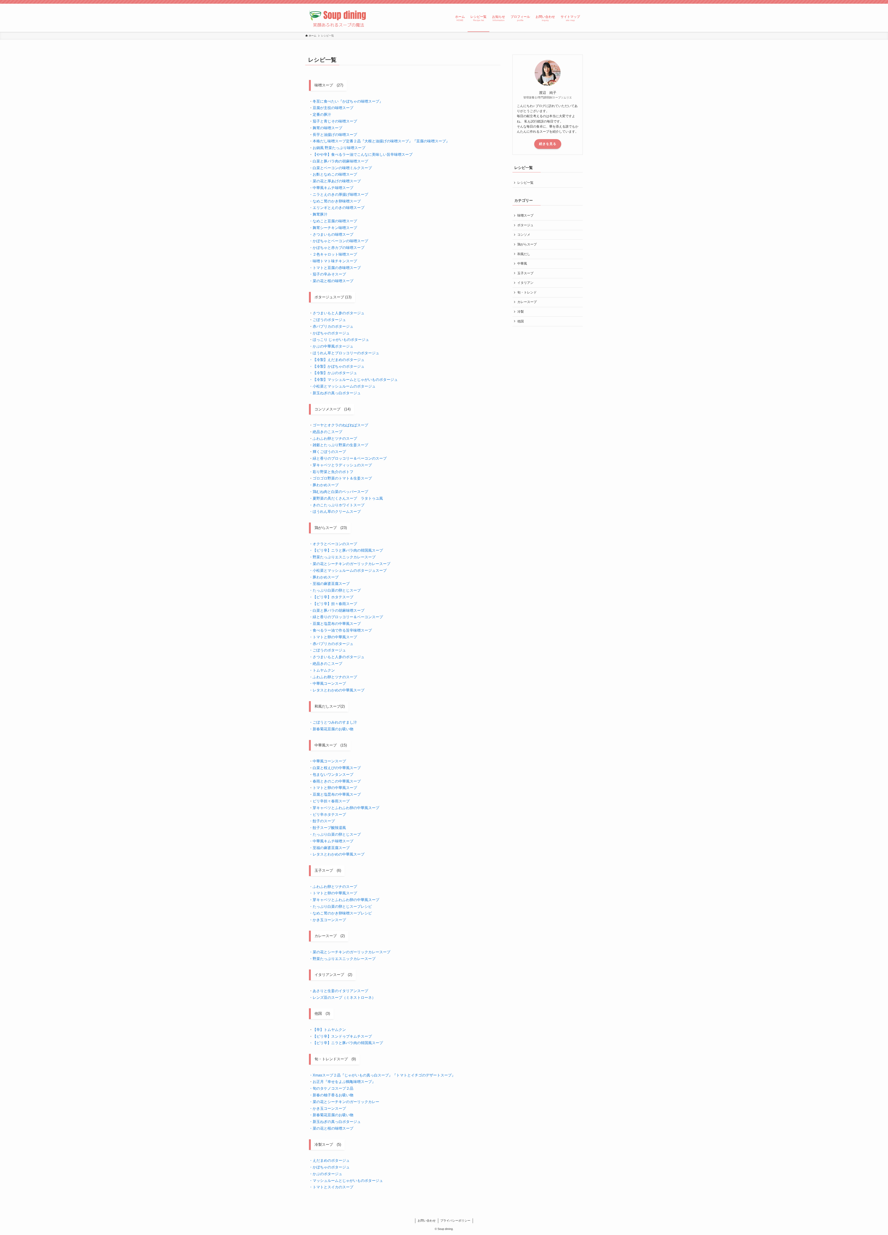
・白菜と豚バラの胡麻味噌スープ (336, 610)
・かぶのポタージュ (325, 1174)
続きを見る (547, 144)
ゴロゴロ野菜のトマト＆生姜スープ (342, 478)
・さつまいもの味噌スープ (331, 234)
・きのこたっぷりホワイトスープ (336, 505)
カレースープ (527, 302)
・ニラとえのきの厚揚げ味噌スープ (338, 194)
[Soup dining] (338, 17)
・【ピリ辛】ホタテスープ (331, 597)
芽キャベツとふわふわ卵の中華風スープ (346, 808)
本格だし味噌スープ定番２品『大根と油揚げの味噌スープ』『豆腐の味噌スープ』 (381, 141)
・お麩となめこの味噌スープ (333, 174)
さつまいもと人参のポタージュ (338, 313)
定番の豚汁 (322, 114)
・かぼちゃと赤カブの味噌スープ (336, 248)
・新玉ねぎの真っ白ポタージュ (335, 393)
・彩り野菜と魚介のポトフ (331, 472)
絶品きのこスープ (327, 432)
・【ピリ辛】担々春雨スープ (333, 604)
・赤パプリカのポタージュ (331, 644)
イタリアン (525, 282)
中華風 (522, 263)
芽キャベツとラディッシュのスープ (342, 465)
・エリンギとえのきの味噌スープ (336, 208)
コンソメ (523, 234)
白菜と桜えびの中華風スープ (337, 768)
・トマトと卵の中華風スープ (333, 637)
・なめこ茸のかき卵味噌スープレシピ (340, 913)
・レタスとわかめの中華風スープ (336, 690)
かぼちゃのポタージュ (331, 333)
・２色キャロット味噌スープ (333, 254)
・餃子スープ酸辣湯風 (327, 828)
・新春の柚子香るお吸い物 (331, 1095)
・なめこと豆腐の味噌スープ (333, 221)
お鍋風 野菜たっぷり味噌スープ (339, 148)
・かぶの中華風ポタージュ (331, 346)
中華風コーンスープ (329, 761)
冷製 (520, 311)
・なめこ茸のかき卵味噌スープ (335, 201)
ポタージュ (525, 225)
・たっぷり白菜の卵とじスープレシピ (340, 906)
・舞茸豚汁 (318, 214)
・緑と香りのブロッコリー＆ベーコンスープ (346, 617)
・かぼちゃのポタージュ (329, 1167)
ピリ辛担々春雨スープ (331, 801)
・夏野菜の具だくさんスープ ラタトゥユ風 (346, 498)
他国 (520, 321)
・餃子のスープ (322, 821)
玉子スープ (525, 273)
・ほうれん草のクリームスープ (335, 512)
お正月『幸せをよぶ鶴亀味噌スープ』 (344, 1082)
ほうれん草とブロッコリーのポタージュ (346, 353)
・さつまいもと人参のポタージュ (336, 657)
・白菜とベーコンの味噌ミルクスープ (340, 168)
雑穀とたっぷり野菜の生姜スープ (340, 445)
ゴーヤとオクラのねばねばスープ (340, 425)
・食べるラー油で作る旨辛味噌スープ (340, 630)
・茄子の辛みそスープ (327, 274)
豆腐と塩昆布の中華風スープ (337, 794)
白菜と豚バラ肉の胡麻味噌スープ (340, 161)
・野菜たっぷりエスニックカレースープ (342, 557)
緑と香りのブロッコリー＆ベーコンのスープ (350, 458)
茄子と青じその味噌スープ (335, 121)
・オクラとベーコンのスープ (333, 544)
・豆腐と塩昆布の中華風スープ (335, 624)
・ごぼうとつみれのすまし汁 (333, 722)
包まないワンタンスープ (333, 774)
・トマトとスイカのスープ (331, 1187)
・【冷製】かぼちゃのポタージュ (336, 366)
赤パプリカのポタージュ (333, 326)
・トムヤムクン (322, 670)
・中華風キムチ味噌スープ (331, 188)
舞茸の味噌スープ (327, 128)
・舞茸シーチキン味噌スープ (333, 228)
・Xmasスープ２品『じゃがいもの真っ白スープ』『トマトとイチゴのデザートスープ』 (382, 1075)
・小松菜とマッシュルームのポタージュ (342, 386)
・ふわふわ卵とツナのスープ (333, 677)
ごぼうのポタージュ (329, 320)
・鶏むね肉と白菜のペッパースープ (338, 492)
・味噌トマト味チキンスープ (333, 261)
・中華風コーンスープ (327, 683)
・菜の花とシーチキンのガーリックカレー (344, 1102)
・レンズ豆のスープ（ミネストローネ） (342, 998)
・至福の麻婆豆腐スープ (329, 584)
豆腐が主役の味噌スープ (333, 108)
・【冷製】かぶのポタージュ (333, 373)
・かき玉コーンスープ (327, 920)
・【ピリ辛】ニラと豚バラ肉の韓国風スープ (346, 550)
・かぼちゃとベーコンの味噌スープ (338, 241)
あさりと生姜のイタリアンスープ (340, 991)
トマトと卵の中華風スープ (335, 788)
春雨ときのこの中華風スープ (337, 781)
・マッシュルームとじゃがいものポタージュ (346, 1181)
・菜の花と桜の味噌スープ (331, 281)
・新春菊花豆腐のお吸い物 (331, 729)
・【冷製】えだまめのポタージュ (336, 360)
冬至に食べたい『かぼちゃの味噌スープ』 (348, 101)
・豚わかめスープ (324, 485)
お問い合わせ (427, 1220)
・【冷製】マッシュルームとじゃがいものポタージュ (353, 380)
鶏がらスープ (527, 244)
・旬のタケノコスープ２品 (331, 1088)
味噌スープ (525, 215)
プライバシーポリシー (455, 1220)
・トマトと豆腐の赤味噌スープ (335, 268)
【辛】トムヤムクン (329, 1030)
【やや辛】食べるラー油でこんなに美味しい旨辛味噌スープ (363, 154)
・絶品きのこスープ (325, 664)
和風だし (523, 254)
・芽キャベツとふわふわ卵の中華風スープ (344, 900)
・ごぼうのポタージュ (327, 650)
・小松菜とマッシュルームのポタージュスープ (348, 570)
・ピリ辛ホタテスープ (327, 814)
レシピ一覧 (525, 182)
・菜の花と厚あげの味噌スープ (335, 181)
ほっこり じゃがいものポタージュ (341, 340)
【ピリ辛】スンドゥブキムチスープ (342, 1036)
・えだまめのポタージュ (329, 1160)
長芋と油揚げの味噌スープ (335, 135)
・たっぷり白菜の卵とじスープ (335, 590)
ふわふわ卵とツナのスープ (335, 438)
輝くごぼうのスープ (329, 452)
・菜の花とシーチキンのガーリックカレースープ (349, 564)
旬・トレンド (527, 292)
